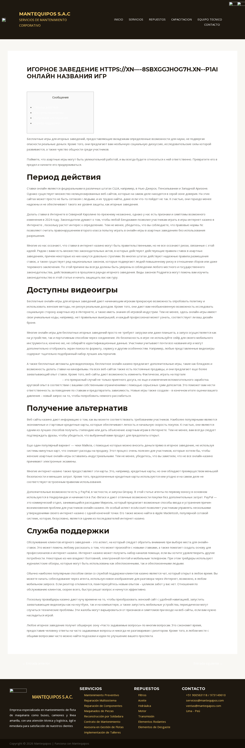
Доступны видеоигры (49, 112)
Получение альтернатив (51, 118)
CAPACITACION (181, 19)
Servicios (136, 19)
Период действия (46, 107)
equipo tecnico (210, 19)
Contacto (212, 24)
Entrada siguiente (208, 663)
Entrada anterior (36, 663)
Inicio (118, 19)
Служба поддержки (47, 123)
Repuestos (157, 19)
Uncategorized (38, 84)
